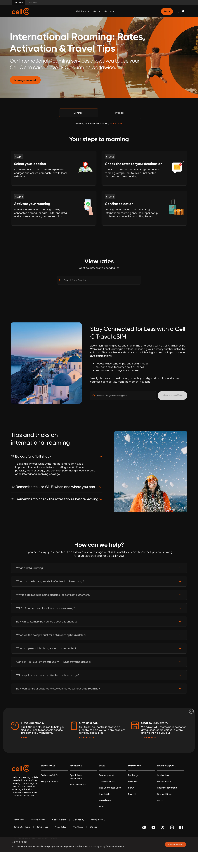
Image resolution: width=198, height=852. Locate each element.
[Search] (177, 11)
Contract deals (107, 781)
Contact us (85, 737)
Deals (102, 765)
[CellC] (20, 11)
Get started (82, 11)
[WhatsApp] (144, 828)
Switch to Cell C (49, 765)
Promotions (76, 765)
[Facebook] (181, 828)
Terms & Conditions (22, 827)
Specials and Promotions (76, 777)
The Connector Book (110, 787)
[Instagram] (172, 828)
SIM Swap (133, 781)
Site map (93, 827)
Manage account (25, 80)
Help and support (166, 765)
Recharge (133, 775)
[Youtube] (154, 828)
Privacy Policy (60, 827)
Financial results (38, 820)
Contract (79, 112)
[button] (99, 568)
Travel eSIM (105, 800)
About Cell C (19, 820)
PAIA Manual (78, 827)
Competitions (164, 794)
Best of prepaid (107, 775)
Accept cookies (175, 844)
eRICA (131, 787)
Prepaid (119, 112)
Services (109, 11)
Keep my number (50, 781)
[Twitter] (163, 828)
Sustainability (78, 820)
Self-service (134, 765)
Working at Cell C (98, 820)
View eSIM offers (172, 395)
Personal (19, 2)
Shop (96, 11)
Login (167, 11)
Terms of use (42, 827)
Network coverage (167, 787)
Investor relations (58, 820)
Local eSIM (104, 794)
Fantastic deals (78, 784)
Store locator (148, 737)
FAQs (24, 737)
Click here (116, 123)
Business (33, 2)
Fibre (101, 806)
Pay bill (132, 794)
